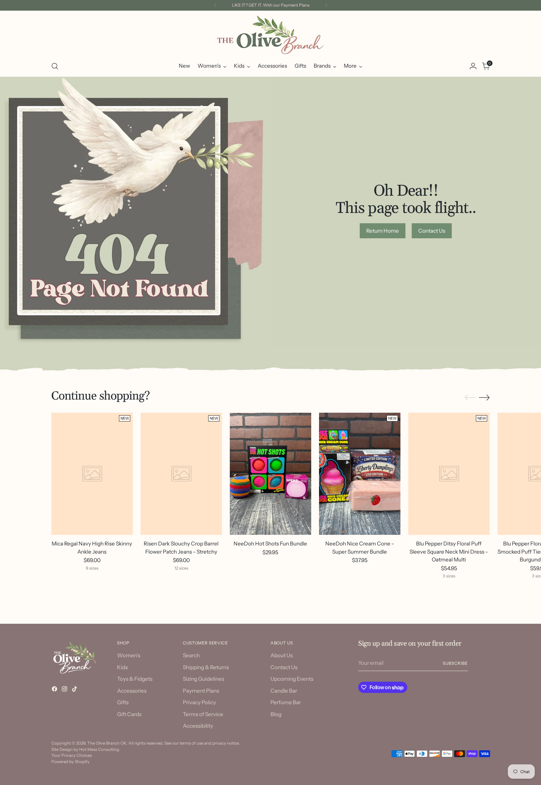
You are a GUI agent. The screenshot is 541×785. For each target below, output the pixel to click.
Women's (128, 655)
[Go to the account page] (473, 66)
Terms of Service (203, 714)
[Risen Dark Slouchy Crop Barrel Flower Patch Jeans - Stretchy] (181, 474)
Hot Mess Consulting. (99, 749)
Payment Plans (201, 691)
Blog (275, 714)
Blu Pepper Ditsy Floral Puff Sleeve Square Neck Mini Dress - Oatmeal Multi (449, 551)
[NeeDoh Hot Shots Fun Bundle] (270, 474)
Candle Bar (283, 691)
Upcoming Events (291, 679)
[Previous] (215, 5)
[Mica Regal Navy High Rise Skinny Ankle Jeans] (92, 474)
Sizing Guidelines (203, 679)
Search (191, 655)
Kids (122, 667)
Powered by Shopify (70, 761)
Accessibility (198, 726)
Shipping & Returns (206, 667)
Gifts (123, 702)
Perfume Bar (285, 702)
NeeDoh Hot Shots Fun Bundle (270, 543)
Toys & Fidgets (134, 679)
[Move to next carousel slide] (484, 397)
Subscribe (455, 663)
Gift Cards (129, 714)
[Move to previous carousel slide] (470, 397)
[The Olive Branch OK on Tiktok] (75, 690)
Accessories (132, 691)
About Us (281, 655)
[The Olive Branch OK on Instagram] (65, 690)
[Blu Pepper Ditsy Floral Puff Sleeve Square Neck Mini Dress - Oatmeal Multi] (449, 474)
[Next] (326, 5)
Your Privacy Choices (71, 755)
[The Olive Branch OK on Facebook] (55, 690)
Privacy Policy (199, 702)
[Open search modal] (55, 66)
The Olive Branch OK (106, 743)
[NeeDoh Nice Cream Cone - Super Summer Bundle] (359, 474)
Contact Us (283, 667)
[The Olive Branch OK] (270, 34)
